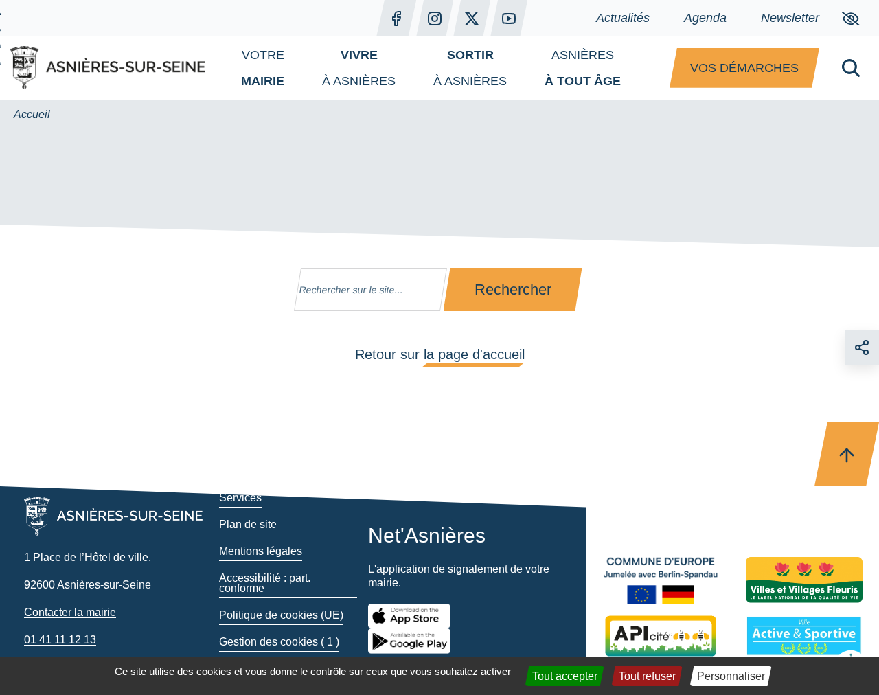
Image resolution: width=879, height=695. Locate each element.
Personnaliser (731, 676)
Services (240, 497)
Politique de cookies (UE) (281, 615)
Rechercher (513, 289)
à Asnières (359, 68)
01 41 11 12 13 (60, 640)
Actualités (623, 18)
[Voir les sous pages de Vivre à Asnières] (409, 68)
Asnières (583, 68)
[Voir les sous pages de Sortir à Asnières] (520, 68)
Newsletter (790, 18)
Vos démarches (744, 68)
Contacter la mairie (70, 612)
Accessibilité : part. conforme (264, 583)
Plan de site (248, 524)
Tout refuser (647, 676)
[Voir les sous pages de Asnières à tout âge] (634, 68)
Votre (262, 68)
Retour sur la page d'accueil (440, 354)
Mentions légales (260, 551)
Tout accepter (564, 676)
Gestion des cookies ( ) (279, 642)
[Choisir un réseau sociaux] (862, 347)
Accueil (32, 114)
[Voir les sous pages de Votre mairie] (298, 68)
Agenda (705, 18)
